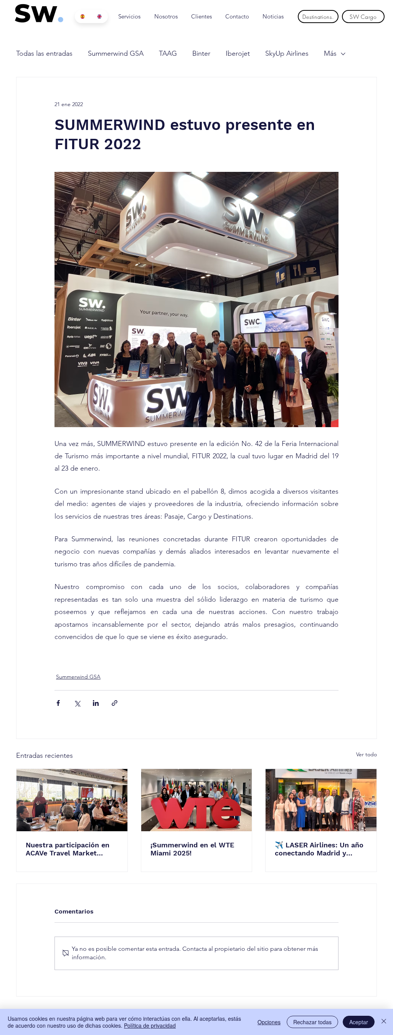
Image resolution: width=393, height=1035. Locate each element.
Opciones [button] (269, 1022)
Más (330, 53)
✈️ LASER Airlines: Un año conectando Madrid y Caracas (319, 849)
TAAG (168, 53)
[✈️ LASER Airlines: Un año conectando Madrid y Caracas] (321, 800)
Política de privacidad (150, 1025)
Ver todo (366, 754)
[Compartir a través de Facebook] (58, 703)
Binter (201, 53)
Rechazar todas (312, 1022)
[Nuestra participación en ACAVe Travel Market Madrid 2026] (72, 800)
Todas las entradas (44, 53)
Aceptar (358, 1022)
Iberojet (238, 53)
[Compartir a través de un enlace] (114, 703)
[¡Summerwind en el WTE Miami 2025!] (196, 800)
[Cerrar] (383, 1022)
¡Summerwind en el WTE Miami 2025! (192, 849)
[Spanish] (83, 16)
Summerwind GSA (116, 53)
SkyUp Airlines (287, 53)
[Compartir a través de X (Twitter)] (77, 703)
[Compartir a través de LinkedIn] (95, 703)
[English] (99, 16)
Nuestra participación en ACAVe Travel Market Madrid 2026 (67, 849)
